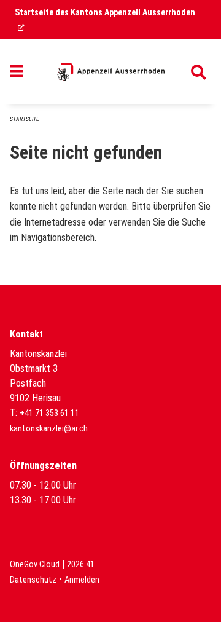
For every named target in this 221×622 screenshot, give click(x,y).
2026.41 (81, 564)
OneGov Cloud (35, 564)
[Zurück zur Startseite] (111, 71)
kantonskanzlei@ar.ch (49, 428)
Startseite (24, 119)
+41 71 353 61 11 (49, 413)
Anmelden (81, 580)
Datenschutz (33, 580)
